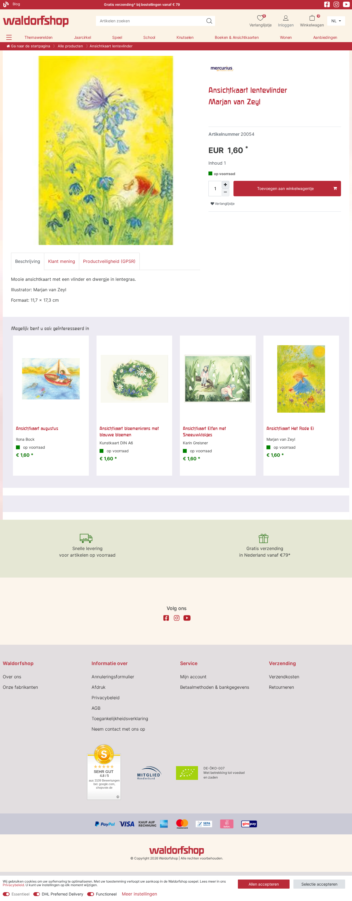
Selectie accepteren (319, 884)
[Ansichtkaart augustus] (51, 379)
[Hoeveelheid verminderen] (225, 192)
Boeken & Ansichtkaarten (236, 37)
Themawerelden (38, 37)
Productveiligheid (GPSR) (109, 261)
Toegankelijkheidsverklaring (120, 718)
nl (334, 20)
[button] (9, 37)
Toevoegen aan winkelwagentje (285, 188)
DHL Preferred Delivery (62, 894)
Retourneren (281, 687)
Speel (117, 37)
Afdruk (98, 687)
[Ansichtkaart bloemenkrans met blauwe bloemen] (134, 379)
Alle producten (70, 46)
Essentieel (20, 894)
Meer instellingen (139, 894)
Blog (16, 4)
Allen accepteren (264, 884)
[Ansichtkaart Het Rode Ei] (301, 379)
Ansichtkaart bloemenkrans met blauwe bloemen (129, 431)
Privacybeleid (106, 697)
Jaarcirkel (82, 37)
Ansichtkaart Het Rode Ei (290, 428)
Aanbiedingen (325, 37)
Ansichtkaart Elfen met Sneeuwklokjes (204, 431)
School (149, 37)
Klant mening (61, 261)
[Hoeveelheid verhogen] (225, 185)
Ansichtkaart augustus (37, 428)
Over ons (12, 676)
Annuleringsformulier (113, 676)
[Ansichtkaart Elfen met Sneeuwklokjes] (218, 379)
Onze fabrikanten (20, 687)
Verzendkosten (284, 676)
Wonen (286, 37)
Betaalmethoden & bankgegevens (214, 687)
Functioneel (106, 894)
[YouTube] (346, 4)
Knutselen (185, 37)
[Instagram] (336, 4)
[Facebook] (327, 4)
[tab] (27, 261)
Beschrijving (27, 261)
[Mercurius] (222, 69)
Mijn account (193, 676)
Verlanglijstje (224, 204)
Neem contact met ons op (118, 729)
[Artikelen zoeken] (209, 21)
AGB (96, 708)
